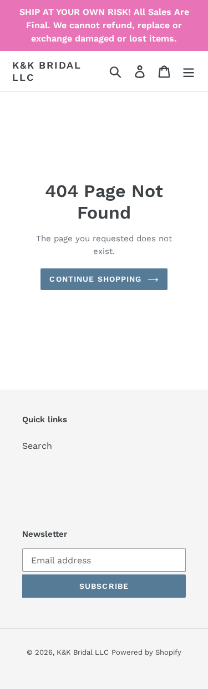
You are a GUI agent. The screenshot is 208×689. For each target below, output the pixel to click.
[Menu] (188, 71)
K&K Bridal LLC (47, 71)
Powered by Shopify (146, 652)
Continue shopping (95, 278)
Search (37, 446)
